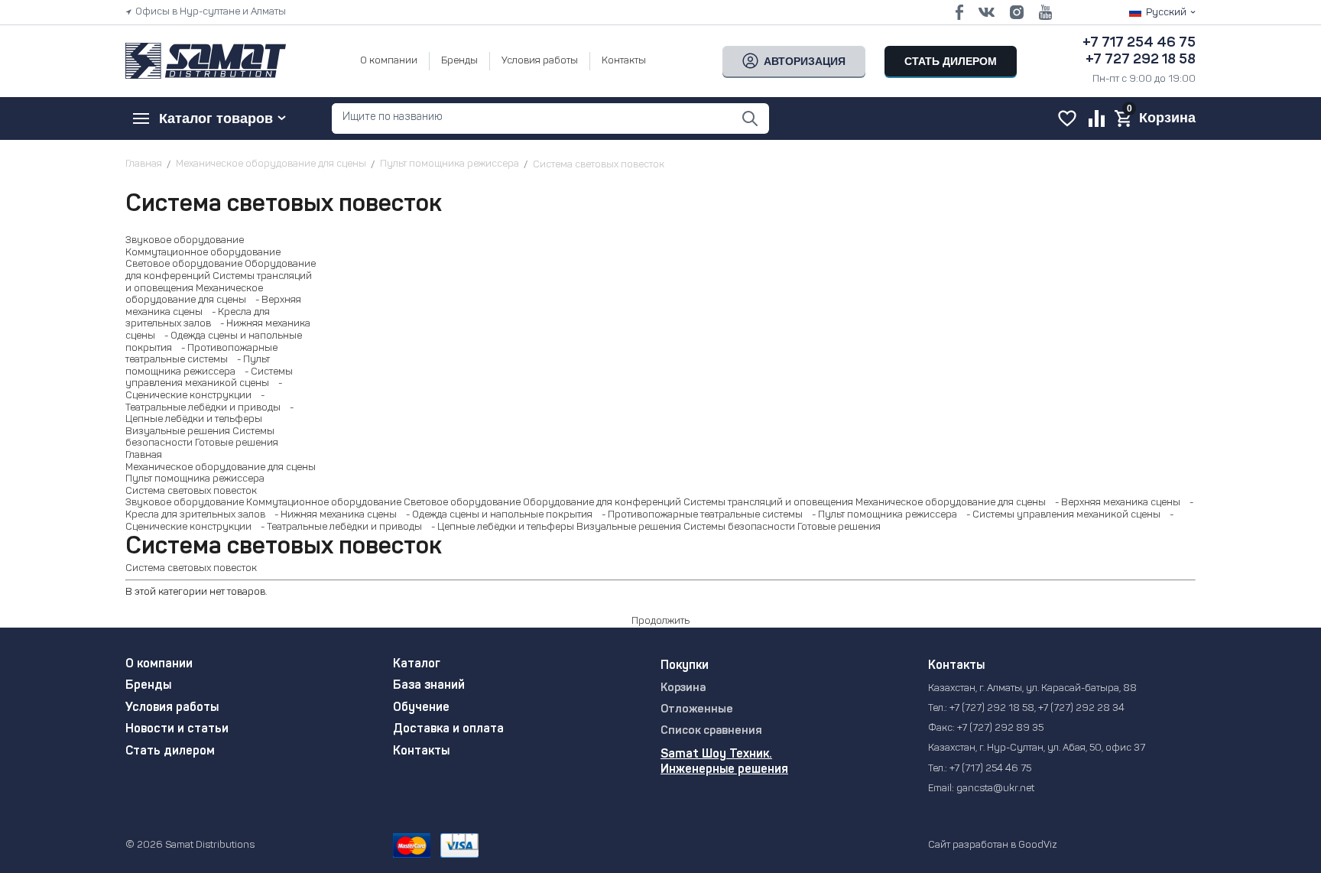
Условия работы (539, 61)
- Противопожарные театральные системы (699, 515)
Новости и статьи (177, 729)
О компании (388, 61)
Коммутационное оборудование (203, 253)
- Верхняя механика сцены (1114, 503)
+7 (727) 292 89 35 (1000, 728)
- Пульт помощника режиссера (881, 515)
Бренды (459, 61)
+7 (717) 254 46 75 (990, 769)
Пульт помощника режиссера (195, 479)
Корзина (683, 688)
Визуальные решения (177, 431)
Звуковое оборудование (184, 240)
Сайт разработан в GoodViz (992, 845)
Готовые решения (236, 443)
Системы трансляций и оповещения (768, 503)
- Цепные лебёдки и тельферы (499, 527)
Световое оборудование (183, 264)
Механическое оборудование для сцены (220, 467)
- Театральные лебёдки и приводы (338, 527)
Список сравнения (711, 731)
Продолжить (660, 621)
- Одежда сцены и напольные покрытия (495, 515)
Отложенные (696, 710)
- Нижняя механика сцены (332, 515)
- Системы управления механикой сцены (1059, 515)
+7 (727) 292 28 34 (1081, 708)
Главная (143, 455)
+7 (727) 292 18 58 (991, 708)
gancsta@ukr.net (995, 788)
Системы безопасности (739, 527)
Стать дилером (170, 751)
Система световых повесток (191, 491)
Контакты (624, 61)
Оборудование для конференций (602, 503)
